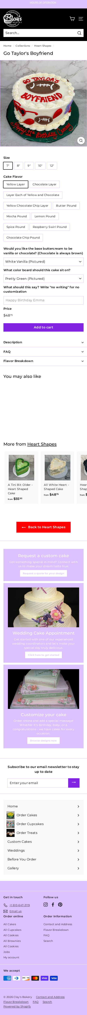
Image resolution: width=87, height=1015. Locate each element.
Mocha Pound (16, 216)
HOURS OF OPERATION (43, 2)
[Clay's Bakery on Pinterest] (60, 904)
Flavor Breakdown (56, 929)
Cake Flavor (13, 176)
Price (7, 309)
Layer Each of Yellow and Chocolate (32, 195)
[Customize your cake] (43, 689)
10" (40, 165)
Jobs (6, 951)
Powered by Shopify (17, 1006)
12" (52, 165)
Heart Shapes (42, 45)
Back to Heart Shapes (46, 527)
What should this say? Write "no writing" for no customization (41, 289)
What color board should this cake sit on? (36, 270)
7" (7, 165)
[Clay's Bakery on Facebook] (53, 904)
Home (7, 45)
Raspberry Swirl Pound (50, 227)
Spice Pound (15, 227)
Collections (23, 45)
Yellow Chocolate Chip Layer (27, 205)
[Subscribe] (74, 783)
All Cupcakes (12, 929)
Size (6, 158)
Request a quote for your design (43, 573)
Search (48, 940)
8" (18, 165)
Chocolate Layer (44, 184)
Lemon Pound (45, 216)
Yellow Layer (15, 184)
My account (11, 957)
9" (29, 165)
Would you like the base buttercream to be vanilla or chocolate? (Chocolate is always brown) (43, 251)
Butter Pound (66, 205)
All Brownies (12, 940)
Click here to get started (43, 654)
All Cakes (9, 924)
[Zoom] (81, 140)
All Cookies (11, 935)
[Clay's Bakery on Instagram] (46, 904)
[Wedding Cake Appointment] (43, 607)
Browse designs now (43, 740)
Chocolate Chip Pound (23, 237)
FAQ (46, 935)
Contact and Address (58, 924)
